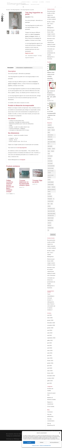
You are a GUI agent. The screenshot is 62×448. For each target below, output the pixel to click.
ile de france (50, 196)
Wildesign (16, 439)
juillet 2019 (50, 380)
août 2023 (49, 333)
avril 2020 (49, 368)
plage (52, 203)
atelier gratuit (50, 146)
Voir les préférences (54, 442)
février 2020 (50, 373)
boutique (49, 148)
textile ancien (32, 61)
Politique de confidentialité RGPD (45, 445)
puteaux (49, 206)
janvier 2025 (50, 327)
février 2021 (50, 360)
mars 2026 (49, 317)
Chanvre (52, 151)
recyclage (33, 59)
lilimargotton (27, 59)
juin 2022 (49, 343)
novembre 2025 (51, 325)
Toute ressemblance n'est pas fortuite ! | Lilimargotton (50, 298)
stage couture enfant (51, 211)
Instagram (22, 159)
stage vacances (50, 220)
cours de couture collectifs (50, 171)
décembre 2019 (51, 375)
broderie (53, 148)
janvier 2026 (50, 320)
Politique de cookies (35, 445)
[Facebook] (2, 17)
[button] (59, 433)
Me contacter (9, 434)
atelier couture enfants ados (51, 142)
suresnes (49, 222)
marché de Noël (50, 201)
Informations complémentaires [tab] (24, 67)
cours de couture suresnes (50, 176)
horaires (49, 193)
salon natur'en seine (51, 208)
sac (28, 61)
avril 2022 (49, 348)
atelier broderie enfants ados (50, 135)
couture (49, 179)
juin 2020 (49, 365)
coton (49, 153)
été (48, 230)
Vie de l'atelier (50, 406)
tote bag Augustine (22, 147)
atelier (49, 132)
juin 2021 (49, 355)
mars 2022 (49, 350)
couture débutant (50, 182)
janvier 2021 (50, 363)
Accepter (29, 442)
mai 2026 (49, 315)
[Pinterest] (2, 19)
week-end (49, 225)
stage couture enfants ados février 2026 (51, 214)
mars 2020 (49, 370)
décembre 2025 (51, 322)
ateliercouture (50, 139)
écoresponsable (50, 227)
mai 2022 (49, 345)
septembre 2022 (51, 337)
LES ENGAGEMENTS (25, 4)
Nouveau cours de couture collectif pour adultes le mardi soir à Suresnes (51, 42)
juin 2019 (49, 383)
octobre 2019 (50, 378)
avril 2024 (49, 330)
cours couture (50, 163)
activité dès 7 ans (51, 127)
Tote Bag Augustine (15, 9)
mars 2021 (49, 358)
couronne (49, 158)
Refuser (41, 442)
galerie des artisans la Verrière (51, 190)
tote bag (37, 61)
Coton (36, 57)
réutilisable (37, 59)
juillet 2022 (50, 340)
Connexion (50, 412)
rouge (26, 61)
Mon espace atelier (35, 4)
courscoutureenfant (51, 165)
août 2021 (49, 353)
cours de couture (50, 168)
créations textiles (50, 184)
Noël (48, 203)
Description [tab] (10, 67)
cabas (49, 151)
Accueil (8, 9)
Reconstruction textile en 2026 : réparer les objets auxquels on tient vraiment (51, 15)
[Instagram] (2, 21)
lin (53, 198)
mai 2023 (49, 335)
